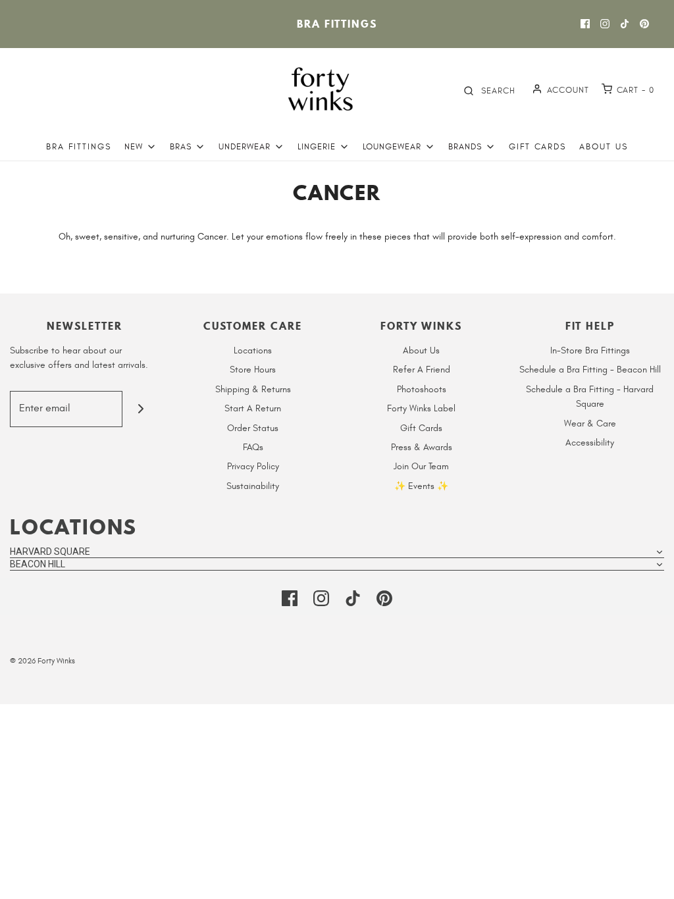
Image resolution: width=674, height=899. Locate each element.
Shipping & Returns (253, 389)
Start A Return (252, 408)
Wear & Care (590, 423)
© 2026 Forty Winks (42, 660)
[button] (337, 551)
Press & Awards (421, 447)
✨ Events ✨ (421, 486)
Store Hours (253, 369)
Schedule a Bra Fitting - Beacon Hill (590, 369)
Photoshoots (421, 389)
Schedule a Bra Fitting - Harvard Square (590, 396)
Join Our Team (421, 466)
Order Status (252, 428)
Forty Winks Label (421, 408)
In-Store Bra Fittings (590, 350)
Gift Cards (537, 146)
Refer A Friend (421, 369)
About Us (603, 146)
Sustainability (252, 486)
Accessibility (589, 442)
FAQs (253, 447)
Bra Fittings (337, 23)
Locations (253, 350)
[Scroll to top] (650, 881)
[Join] (140, 409)
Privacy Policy (253, 466)
